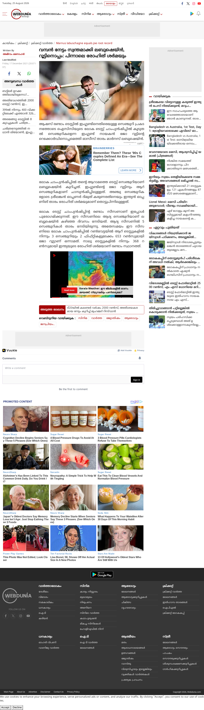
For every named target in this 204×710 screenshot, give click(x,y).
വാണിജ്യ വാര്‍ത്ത (49, 648)
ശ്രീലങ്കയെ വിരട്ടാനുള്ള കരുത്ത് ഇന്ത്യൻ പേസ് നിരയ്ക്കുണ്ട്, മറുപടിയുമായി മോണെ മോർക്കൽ (175, 104)
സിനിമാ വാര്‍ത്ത (89, 613)
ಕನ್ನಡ (121, 3)
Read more (69, 290)
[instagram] (193, 3)
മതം (124, 642)
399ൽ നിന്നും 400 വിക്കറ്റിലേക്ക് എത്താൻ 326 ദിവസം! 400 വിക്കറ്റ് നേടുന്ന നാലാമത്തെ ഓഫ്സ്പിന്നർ (19, 111)
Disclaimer (45, 692)
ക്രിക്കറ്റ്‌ (154, 14)
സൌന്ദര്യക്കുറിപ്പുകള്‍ (175, 658)
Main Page (8, 692)
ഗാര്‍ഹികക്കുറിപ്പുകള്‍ (175, 669)
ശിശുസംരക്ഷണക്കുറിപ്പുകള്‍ (180, 663)
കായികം (8, 43)
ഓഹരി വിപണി (47, 642)
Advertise (33, 692)
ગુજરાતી (130, 3)
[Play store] (192, 13)
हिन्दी (65, 3)
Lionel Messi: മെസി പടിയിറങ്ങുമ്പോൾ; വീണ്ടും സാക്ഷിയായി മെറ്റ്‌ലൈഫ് (172, 204)
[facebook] (182, 3)
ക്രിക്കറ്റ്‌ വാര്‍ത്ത (42, 43)
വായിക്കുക (162, 96)
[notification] (198, 13)
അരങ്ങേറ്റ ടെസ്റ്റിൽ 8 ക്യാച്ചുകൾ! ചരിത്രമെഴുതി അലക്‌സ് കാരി (18, 121)
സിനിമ (86, 14)
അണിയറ (85, 607)
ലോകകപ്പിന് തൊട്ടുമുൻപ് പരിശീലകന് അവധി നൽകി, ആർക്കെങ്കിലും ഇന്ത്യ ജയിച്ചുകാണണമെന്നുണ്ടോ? (174, 260)
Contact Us (59, 692)
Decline (17, 707)
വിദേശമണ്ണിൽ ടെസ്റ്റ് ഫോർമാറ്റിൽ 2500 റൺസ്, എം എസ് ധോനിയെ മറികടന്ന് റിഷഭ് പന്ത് (175, 285)
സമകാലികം (46, 602)
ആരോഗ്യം (104, 14)
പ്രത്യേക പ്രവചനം (131, 680)
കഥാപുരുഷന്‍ (88, 618)
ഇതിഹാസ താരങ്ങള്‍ (175, 602)
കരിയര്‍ (43, 618)
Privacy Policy (73, 692)
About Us (21, 692)
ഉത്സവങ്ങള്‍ (128, 653)
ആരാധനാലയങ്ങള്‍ (133, 648)
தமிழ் (83, 3)
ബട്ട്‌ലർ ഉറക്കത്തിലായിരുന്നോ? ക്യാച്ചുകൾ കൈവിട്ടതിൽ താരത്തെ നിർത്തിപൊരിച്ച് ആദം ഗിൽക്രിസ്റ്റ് (16, 93)
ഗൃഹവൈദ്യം (128, 607)
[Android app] (102, 574)
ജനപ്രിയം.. (47, 324)
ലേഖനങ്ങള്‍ (128, 591)
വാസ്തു (126, 663)
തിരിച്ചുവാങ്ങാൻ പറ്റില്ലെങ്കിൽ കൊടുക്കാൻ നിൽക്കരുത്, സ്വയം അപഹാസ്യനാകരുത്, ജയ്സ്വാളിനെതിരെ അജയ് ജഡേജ (175, 310)
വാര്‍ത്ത (96, 318)
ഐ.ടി (42, 613)
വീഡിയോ (138, 14)
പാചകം (167, 653)
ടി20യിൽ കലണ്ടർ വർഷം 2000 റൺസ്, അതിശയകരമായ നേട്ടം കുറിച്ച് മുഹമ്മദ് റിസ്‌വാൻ (102, 309)
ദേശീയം (43, 591)
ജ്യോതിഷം (113, 318)
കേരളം (72, 14)
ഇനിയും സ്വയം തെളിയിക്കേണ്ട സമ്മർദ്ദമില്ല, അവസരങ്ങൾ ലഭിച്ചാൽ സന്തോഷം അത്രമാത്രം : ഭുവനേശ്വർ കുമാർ (174, 179)
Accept (5, 707)
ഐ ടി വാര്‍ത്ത (89, 642)
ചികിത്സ (126, 602)
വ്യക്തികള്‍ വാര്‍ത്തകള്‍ (135, 674)
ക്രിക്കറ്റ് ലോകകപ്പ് (173, 613)
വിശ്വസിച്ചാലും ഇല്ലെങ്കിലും (136, 669)
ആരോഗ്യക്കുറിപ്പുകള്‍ (134, 597)
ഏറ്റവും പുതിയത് (166, 228)
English (74, 3)
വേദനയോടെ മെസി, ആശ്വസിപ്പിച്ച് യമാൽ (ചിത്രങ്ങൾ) (175, 154)
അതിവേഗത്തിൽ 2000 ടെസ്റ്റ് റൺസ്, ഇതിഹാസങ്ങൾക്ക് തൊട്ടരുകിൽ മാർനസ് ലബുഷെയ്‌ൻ (18, 102)
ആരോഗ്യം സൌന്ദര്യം (175, 648)
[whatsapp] (29, 73)
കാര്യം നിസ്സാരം (89, 591)
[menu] (5, 14)
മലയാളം (110, 3)
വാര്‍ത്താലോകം (50, 14)
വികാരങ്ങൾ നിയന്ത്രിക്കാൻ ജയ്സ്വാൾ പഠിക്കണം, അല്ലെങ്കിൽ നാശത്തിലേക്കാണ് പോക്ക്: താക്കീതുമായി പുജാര (171, 235)
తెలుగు (99, 3)
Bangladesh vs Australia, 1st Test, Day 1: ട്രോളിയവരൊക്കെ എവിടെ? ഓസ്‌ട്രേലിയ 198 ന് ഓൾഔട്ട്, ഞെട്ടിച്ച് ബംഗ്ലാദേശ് (175, 129)
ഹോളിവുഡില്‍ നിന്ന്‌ (92, 629)
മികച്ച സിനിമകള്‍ (90, 623)
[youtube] (199, 3)
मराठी (91, 3)
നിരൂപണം (86, 602)
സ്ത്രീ (121, 14)
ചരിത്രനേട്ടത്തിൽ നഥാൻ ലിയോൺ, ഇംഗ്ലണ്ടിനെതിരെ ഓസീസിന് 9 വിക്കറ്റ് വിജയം (18, 130)
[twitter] (188, 3)
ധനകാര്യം (45, 607)
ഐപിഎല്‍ (169, 607)
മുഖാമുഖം (86, 597)
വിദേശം (43, 597)
